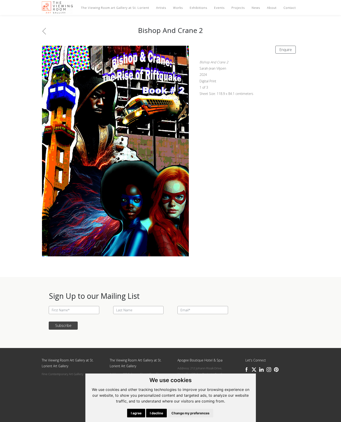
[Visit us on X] (254, 369)
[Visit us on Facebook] (246, 369)
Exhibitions (198, 8)
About (272, 8)
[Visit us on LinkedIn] (261, 369)
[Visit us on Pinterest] (276, 369)
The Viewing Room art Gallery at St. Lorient (115, 8)
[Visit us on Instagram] (269, 369)
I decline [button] (156, 413)
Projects (238, 8)
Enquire (285, 49)
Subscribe (63, 325)
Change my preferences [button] (190, 413)
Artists (161, 8)
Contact (289, 8)
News (256, 8)
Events (219, 8)
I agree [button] (136, 413)
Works (178, 8)
